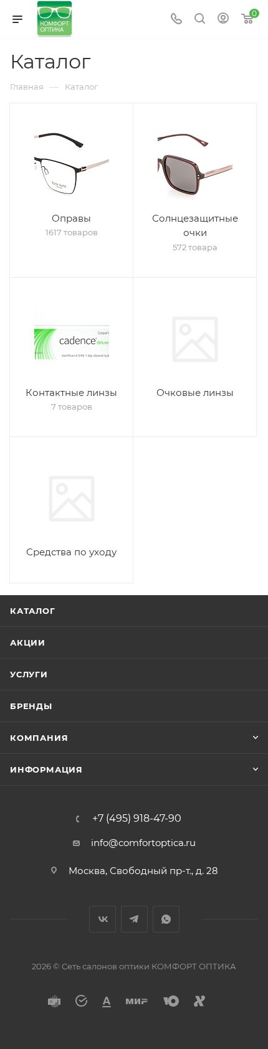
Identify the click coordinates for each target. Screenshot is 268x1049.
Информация (46, 769)
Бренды (31, 706)
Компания (39, 738)
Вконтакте (102, 919)
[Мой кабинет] (223, 20)
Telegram (134, 919)
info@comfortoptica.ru (143, 843)
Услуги (29, 674)
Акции (27, 642)
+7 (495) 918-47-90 (136, 819)
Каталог (32, 611)
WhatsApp (166, 919)
